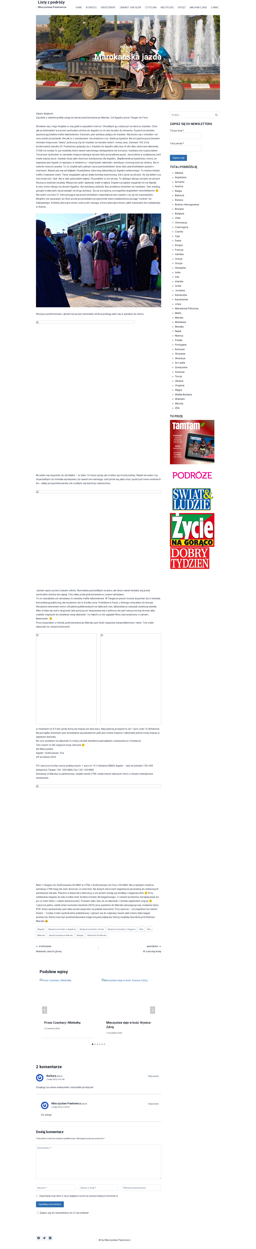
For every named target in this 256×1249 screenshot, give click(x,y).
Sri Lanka (180, 362)
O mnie (215, 7)
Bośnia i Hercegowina (187, 204)
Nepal (178, 331)
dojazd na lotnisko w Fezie (92, 929)
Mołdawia (180, 322)
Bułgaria (179, 213)
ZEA (177, 407)
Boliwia (179, 199)
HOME (79, 7)
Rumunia (180, 349)
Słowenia (180, 353)
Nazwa (42, 1187)
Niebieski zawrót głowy (49, 949)
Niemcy (179, 335)
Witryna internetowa (134, 1187)
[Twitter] (44, 1238)
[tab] (92, 1044)
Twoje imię (177, 130)
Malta (178, 313)
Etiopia (179, 245)
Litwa (178, 304)
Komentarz (44, 1147)
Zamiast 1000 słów (130, 7)
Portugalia (180, 344)
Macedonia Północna (186, 308)
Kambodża (181, 295)
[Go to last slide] (44, 1010)
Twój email (177, 143)
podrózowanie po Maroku (61, 935)
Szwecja (179, 371)
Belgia (178, 190)
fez (149, 929)
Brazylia (179, 208)
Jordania (180, 290)
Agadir (40, 929)
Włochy (179, 403)
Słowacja (180, 358)
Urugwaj (179, 385)
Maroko (41, 935)
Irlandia (179, 281)
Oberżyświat (108, 7)
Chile (177, 217)
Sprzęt (182, 7)
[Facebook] (38, 1238)
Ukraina (179, 380)
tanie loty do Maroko (97, 935)
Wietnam (180, 398)
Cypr (177, 236)
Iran (177, 276)
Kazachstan (181, 299)
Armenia (179, 181)
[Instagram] (50, 1238)
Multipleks (167, 7)
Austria (179, 186)
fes (141, 929)
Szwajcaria (181, 367)
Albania (179, 172)
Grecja (178, 258)
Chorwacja (181, 222)
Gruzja (178, 263)
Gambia (179, 254)
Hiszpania (180, 267)
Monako (179, 326)
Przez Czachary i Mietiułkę (62, 1022)
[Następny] (152, 1010)
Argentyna (180, 177)
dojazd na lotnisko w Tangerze (121, 929)
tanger (80, 935)
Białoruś (179, 195)
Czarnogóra (181, 227)
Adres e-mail (88, 1187)
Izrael (178, 285)
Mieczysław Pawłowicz (121, 67)
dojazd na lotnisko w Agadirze (62, 929)
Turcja (178, 376)
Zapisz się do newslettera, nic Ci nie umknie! (64, 1212)
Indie (177, 272)
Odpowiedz (153, 1076)
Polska (178, 340)
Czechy (179, 231)
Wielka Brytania (183, 394)
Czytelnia (151, 7)
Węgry (178, 389)
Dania (178, 240)
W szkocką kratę (152, 949)
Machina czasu (198, 7)
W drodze (91, 7)
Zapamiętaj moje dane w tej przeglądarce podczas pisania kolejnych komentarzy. (78, 1196)
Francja (179, 249)
